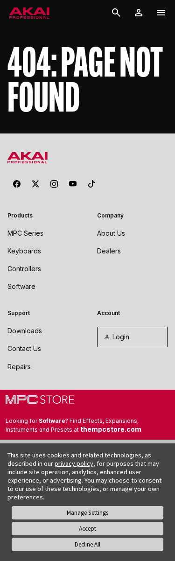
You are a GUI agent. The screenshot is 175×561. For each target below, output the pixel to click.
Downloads (24, 331)
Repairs (19, 367)
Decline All (87, 544)
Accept (87, 529)
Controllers (24, 269)
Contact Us (24, 348)
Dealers (109, 251)
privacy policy (74, 463)
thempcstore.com (110, 429)
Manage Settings (87, 513)
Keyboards (24, 251)
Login (120, 337)
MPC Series (25, 233)
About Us (111, 233)
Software (21, 286)
